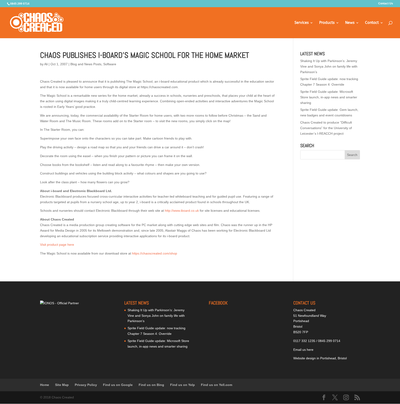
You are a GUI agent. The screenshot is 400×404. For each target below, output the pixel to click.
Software (109, 64)
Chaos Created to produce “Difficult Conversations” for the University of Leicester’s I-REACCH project (326, 128)
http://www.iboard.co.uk (182, 210)
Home (44, 385)
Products (326, 23)
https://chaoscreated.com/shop (154, 253)
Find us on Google (118, 385)
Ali (46, 64)
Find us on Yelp (182, 385)
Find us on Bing (151, 385)
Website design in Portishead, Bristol (320, 358)
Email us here (303, 349)
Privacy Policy (86, 385)
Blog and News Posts (85, 64)
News (349, 23)
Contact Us (385, 3)
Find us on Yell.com (216, 385)
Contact (372, 23)
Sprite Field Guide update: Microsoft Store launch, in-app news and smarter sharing (328, 97)
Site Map (62, 385)
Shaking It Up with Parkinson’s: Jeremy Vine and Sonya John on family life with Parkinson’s (328, 66)
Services (301, 23)
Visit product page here (57, 244)
